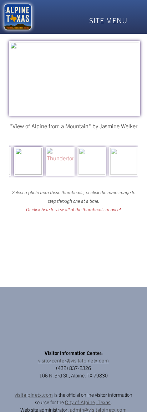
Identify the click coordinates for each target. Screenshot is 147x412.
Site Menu (108, 20)
